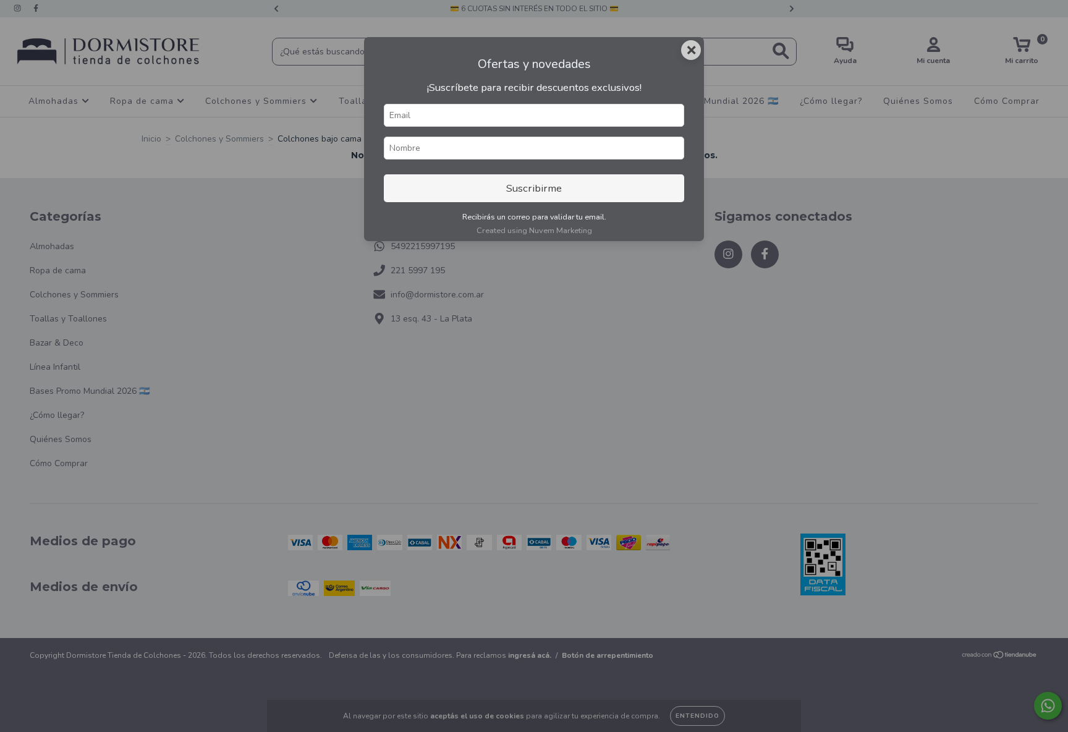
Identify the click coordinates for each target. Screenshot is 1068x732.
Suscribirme (534, 188)
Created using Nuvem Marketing (534, 230)
